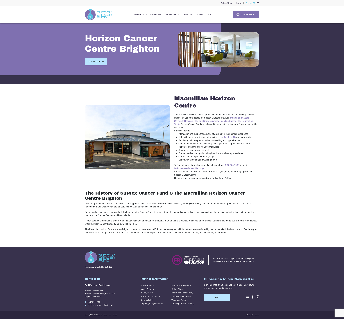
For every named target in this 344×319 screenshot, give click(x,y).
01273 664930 (92, 302)
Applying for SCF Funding (182, 303)
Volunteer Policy (178, 300)
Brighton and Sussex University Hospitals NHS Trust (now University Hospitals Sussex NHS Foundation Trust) (213, 121)
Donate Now (94, 61)
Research (154, 14)
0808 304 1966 (232, 165)
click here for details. (246, 261)
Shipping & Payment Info (152, 303)
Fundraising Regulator (181, 285)
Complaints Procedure (181, 296)
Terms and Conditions (150, 296)
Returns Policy (147, 300)
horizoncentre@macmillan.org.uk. (190, 168)
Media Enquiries (148, 289)
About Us (186, 14)
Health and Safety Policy (182, 292)
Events (200, 14)
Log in (238, 3)
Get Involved (170, 14)
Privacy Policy (147, 292)
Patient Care (138, 14)
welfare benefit (228, 137)
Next (217, 297)
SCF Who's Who (147, 285)
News (209, 14)
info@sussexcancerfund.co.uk (99, 305)
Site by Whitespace (252, 315)
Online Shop (226, 3)
